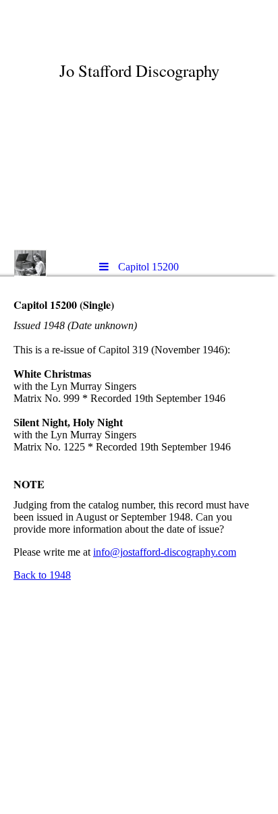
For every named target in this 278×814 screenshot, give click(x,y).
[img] (139, 125)
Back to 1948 (42, 575)
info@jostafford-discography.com (164, 552)
